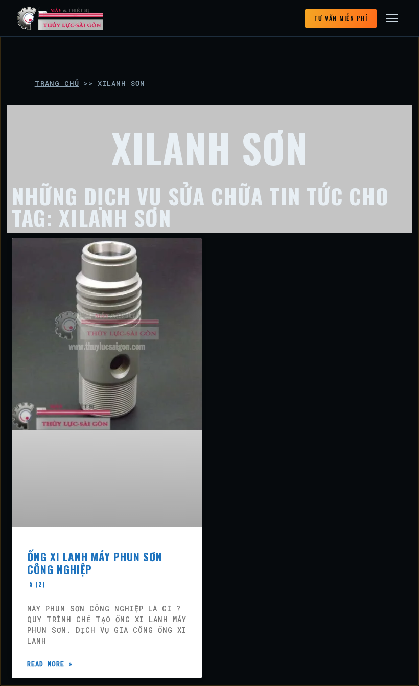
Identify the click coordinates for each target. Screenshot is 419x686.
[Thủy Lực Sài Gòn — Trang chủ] (60, 18)
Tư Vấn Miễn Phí (341, 18)
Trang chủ (57, 83)
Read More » (50, 663)
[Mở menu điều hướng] (392, 18)
